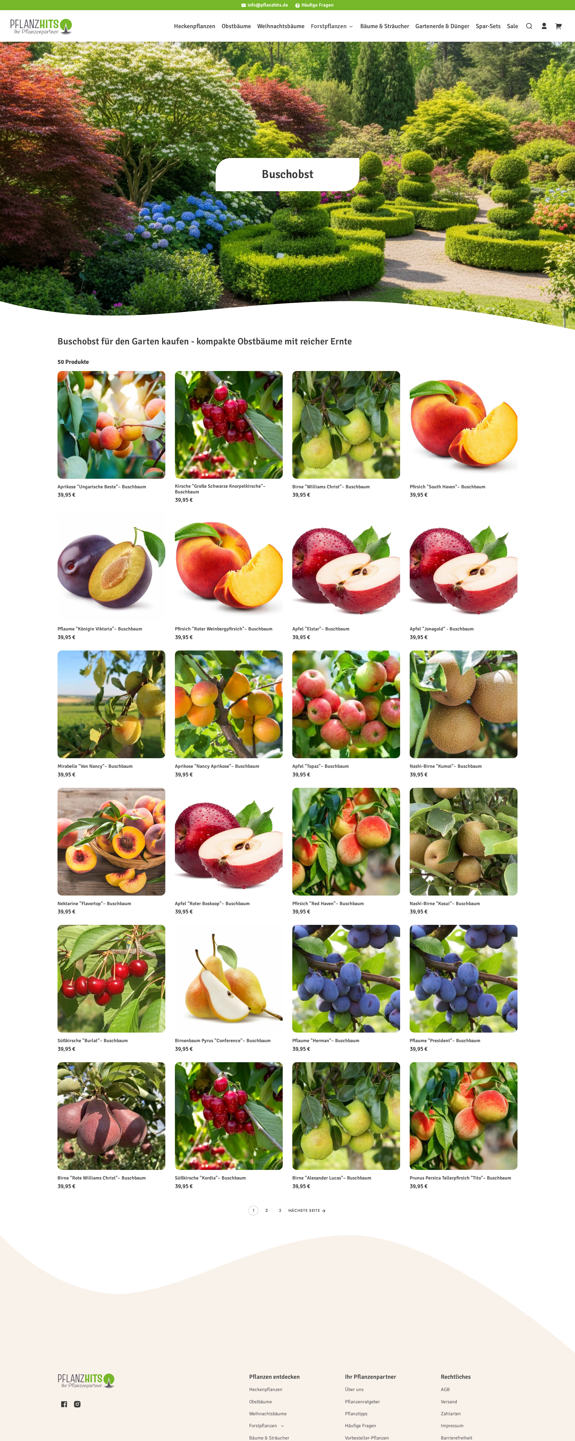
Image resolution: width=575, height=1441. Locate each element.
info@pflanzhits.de (268, 5)
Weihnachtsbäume (268, 1414)
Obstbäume (260, 1402)
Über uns (354, 1390)
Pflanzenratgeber (362, 1402)
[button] (529, 26)
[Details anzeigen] (111, 425)
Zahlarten (451, 1414)
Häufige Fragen (318, 5)
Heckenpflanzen (265, 1390)
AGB (445, 1390)
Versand (449, 1402)
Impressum (452, 1426)
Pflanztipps (356, 1414)
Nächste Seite (304, 1210)
